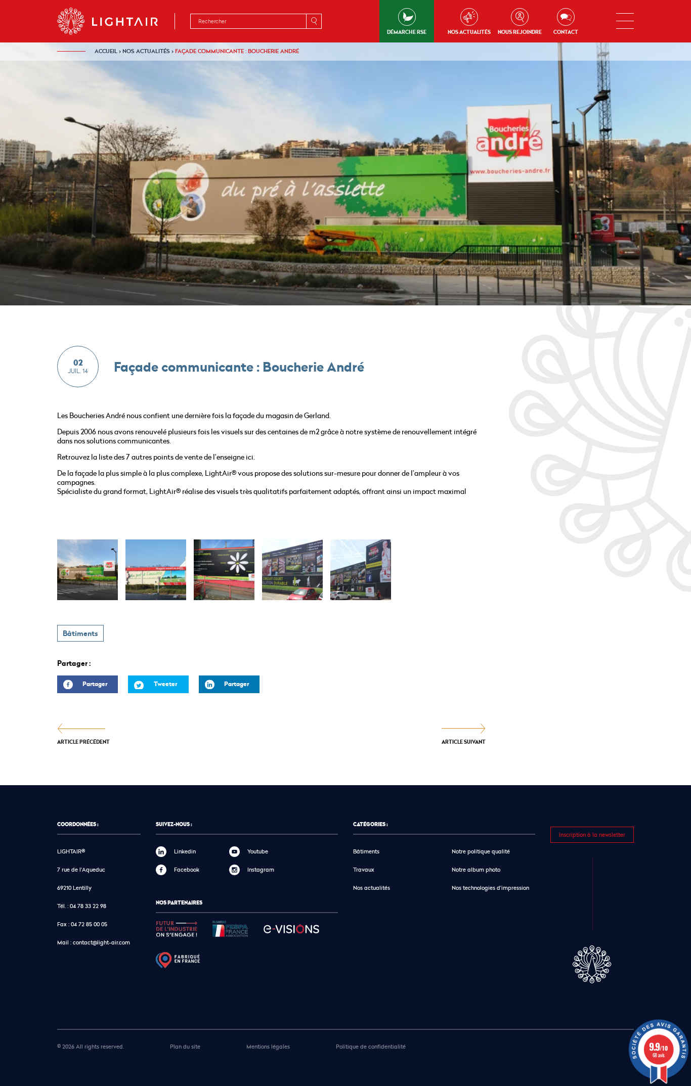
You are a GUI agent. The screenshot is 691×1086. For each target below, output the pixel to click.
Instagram (260, 869)
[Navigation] (625, 21)
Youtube (257, 851)
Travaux (363, 869)
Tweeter (165, 684)
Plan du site (185, 1046)
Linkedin (185, 851)
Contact (565, 31)
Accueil (106, 51)
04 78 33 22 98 (88, 906)
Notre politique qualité (481, 851)
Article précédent (83, 741)
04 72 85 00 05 (89, 924)
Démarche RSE (406, 31)
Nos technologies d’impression (490, 887)
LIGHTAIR (116, 21)
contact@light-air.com (101, 942)
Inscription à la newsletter (592, 834)
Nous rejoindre (520, 31)
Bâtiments (80, 633)
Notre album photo (476, 869)
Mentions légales (268, 1046)
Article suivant (464, 741)
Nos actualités (469, 31)
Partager (82, 686)
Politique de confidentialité (371, 1046)
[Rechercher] (313, 21)
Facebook (186, 869)
